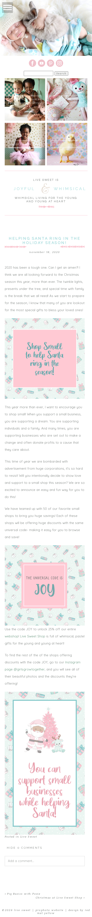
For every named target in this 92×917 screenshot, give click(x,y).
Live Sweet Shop (32, 636)
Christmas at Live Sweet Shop (59, 897)
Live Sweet (28, 836)
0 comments (25, 847)
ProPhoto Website (50, 910)
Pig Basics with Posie (23, 893)
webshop (11, 636)
